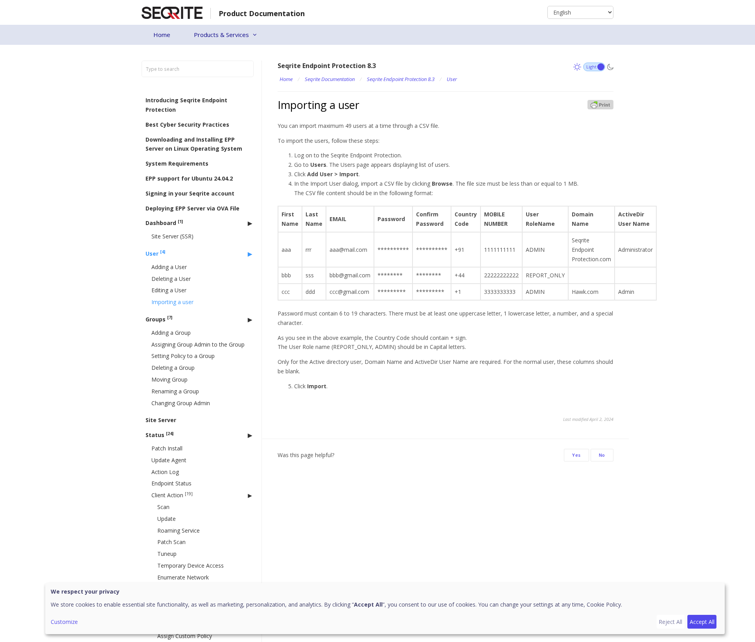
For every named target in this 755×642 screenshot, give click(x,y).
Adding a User (169, 267)
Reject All (670, 621)
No (602, 455)
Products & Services (221, 35)
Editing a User (168, 290)
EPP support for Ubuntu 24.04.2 (189, 178)
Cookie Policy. (604, 604)
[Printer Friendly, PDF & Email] (600, 104)
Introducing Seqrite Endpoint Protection (186, 104)
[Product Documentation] (172, 12)
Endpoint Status (171, 483)
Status (159, 435)
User (155, 253)
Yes (576, 455)
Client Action (172, 495)
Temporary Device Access (190, 565)
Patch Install (166, 448)
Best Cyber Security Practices (187, 124)
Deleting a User (171, 278)
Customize (64, 621)
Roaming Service (178, 530)
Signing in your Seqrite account (189, 193)
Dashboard (164, 223)
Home (161, 35)
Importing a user (172, 302)
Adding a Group (171, 332)
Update (166, 518)
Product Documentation (262, 13)
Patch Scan (171, 542)
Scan (163, 507)
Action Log (165, 472)
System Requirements (176, 163)
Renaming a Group (175, 391)
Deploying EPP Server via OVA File (192, 208)
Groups (158, 319)
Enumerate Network (183, 577)
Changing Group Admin (180, 403)
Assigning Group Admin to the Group (198, 344)
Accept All (702, 621)
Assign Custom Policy (184, 636)
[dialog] (385, 608)
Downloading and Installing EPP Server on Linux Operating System (193, 144)
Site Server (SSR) (172, 236)
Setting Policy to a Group (183, 356)
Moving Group (169, 379)
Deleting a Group (173, 367)
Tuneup (167, 553)
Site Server (160, 420)
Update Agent (168, 460)
